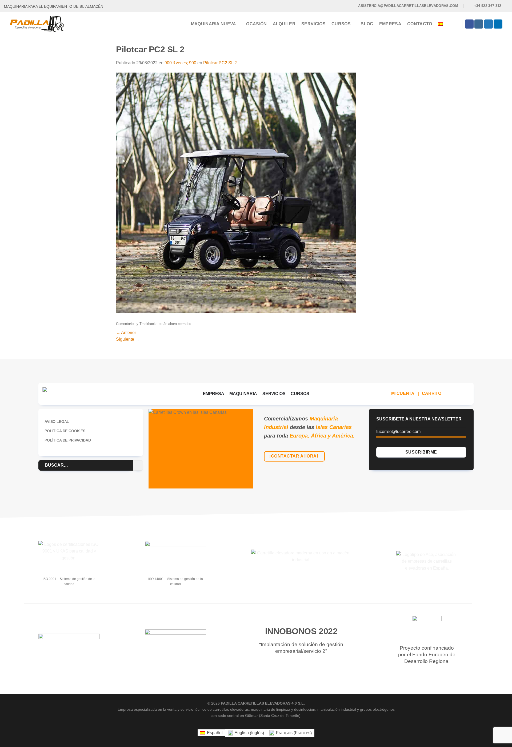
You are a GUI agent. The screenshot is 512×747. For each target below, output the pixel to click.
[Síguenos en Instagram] (478, 24)
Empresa (390, 24)
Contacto (419, 24)
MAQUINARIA (243, 393)
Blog (367, 24)
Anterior (126, 332)
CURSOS (300, 393)
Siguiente (127, 339)
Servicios (313, 24)
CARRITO (431, 393)
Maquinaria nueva (213, 24)
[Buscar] (455, 24)
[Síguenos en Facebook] (469, 24)
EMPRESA (213, 393)
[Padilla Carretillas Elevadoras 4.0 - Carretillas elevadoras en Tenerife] (41, 24)
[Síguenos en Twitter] (488, 24)
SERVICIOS (274, 393)
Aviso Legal (57, 421)
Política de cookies (65, 431)
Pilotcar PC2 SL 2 (220, 63)
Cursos (341, 24)
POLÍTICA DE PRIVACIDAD (68, 440)
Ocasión (256, 24)
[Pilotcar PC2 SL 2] (236, 192)
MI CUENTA (403, 393)
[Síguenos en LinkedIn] (498, 24)
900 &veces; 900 (180, 63)
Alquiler (284, 24)
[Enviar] (138, 465)
